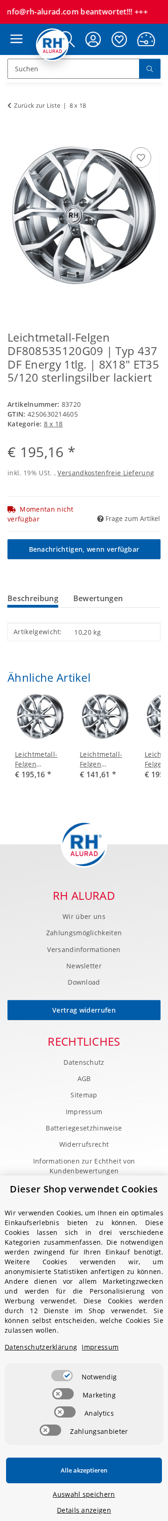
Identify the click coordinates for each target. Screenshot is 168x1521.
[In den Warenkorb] (14, 135)
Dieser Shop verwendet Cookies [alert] (84, 1189)
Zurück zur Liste (37, 105)
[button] (93, 39)
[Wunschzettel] (119, 39)
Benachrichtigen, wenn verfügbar (84, 549)
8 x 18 (53, 423)
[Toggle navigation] (14, 30)
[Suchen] (150, 69)
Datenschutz (84, 1062)
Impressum (84, 1111)
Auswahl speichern (84, 1494)
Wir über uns (84, 916)
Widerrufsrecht (84, 1144)
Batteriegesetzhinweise (84, 1128)
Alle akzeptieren (84, 1470)
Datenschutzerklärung (41, 1347)
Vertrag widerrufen (84, 1010)
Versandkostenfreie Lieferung (105, 472)
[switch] (62, 1375)
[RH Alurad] (52, 44)
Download (84, 982)
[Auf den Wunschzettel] (141, 157)
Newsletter (84, 965)
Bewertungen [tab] (98, 598)
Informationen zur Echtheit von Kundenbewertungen (84, 1166)
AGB (84, 1078)
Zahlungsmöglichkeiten (84, 932)
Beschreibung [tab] (32, 598)
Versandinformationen (83, 949)
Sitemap (83, 1094)
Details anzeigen (84, 1510)
